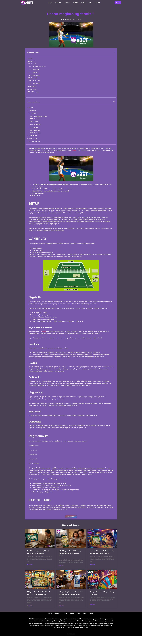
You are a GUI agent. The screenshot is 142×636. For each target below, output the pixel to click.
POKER (83, 2)
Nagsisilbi (33, 64)
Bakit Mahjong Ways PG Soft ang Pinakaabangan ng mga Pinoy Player (70, 553)
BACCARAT (58, 2)
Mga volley (36, 81)
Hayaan (35, 72)
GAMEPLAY (31, 61)
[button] (114, 52)
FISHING (67, 2)
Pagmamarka (32, 86)
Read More (29, 564)
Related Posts (35, 92)
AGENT (90, 2)
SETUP (30, 58)
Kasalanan (36, 69)
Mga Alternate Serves (39, 67)
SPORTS (75, 2)
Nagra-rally (34, 78)
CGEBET (97, 2)
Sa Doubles (36, 75)
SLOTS (50, 2)
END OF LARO (32, 89)
